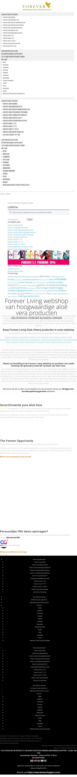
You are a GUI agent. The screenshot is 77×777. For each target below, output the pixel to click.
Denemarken (6, 78)
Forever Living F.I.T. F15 (8, 38)
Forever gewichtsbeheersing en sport (12, 33)
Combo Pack (61, 276)
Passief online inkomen (15, 271)
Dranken (11, 279)
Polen (4, 86)
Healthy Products (13, 269)
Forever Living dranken (9, 17)
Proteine (27, 293)
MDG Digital (3, 741)
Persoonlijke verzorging (16, 293)
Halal (9, 288)
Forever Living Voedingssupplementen (12, 28)
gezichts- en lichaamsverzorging (52, 285)
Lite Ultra (54, 290)
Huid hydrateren (31, 288)
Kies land (4, 59)
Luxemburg (6, 67)
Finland (5, 91)
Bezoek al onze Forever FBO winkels (16, 741)
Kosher (44, 291)
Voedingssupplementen (28, 296)
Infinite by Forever (37, 291)
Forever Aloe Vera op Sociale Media (9, 743)
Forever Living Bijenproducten (11, 20)
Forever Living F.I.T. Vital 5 (9, 41)
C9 (50, 276)
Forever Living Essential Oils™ (10, 30)
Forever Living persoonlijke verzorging (13, 25)
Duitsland (5, 70)
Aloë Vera (44, 276)
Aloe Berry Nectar (13, 277)
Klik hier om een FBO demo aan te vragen (13, 552)
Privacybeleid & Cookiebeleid (63, 745)
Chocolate (55, 277)
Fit (55, 279)
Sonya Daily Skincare (40, 293)
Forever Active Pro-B (13, 282)
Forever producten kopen (9, 14)
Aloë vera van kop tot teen (9, 46)
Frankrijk (5, 73)
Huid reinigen (42, 288)
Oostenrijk (5, 75)
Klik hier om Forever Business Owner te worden (15, 457)
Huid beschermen (19, 287)
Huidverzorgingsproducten (20, 290)
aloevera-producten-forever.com (23, 738)
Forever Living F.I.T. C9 (8, 35)
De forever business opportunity (12, 54)
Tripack (54, 293)
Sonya (33, 293)
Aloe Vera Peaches (33, 277)
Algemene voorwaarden (48, 745)
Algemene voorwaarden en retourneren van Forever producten (38, 766)
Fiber (51, 279)
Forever (61, 279)
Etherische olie (43, 279)
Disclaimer (74, 745)
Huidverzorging (56, 287)
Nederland (5, 65)
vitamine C (15, 296)
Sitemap (56, 748)
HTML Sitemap (63, 748)
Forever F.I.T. (13, 285)
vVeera (37, 329)
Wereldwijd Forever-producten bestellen (13, 93)
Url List (75, 748)
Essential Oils (18, 279)
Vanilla (59, 293)
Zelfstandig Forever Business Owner (13, 56)
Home (2, 194)
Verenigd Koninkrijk (8, 80)
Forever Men (23, 285)
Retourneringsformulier (39, 768)
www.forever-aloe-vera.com (34, 741)
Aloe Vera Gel (23, 276)
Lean (49, 290)
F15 (48, 279)
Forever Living (4, 408)
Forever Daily (45, 282)
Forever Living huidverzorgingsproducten (14, 22)
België (4, 62)
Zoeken (30, 219)
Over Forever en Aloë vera (9, 51)
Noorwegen (6, 88)
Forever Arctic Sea (37, 282)
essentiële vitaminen (30, 279)
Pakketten (63, 290)
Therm (49, 293)
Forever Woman (32, 285)
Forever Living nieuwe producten (11, 43)
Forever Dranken (56, 282)
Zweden (5, 83)
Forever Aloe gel (25, 282)
